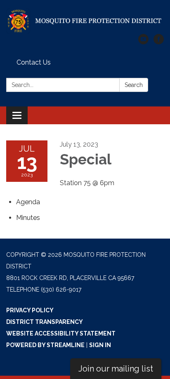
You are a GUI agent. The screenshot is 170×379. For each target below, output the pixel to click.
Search (134, 85)
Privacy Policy (30, 310)
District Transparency (44, 322)
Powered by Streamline (45, 345)
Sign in (100, 345)
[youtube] (143, 42)
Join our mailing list (115, 369)
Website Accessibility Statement (61, 333)
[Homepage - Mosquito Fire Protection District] (85, 21)
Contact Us (34, 62)
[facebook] (158, 42)
